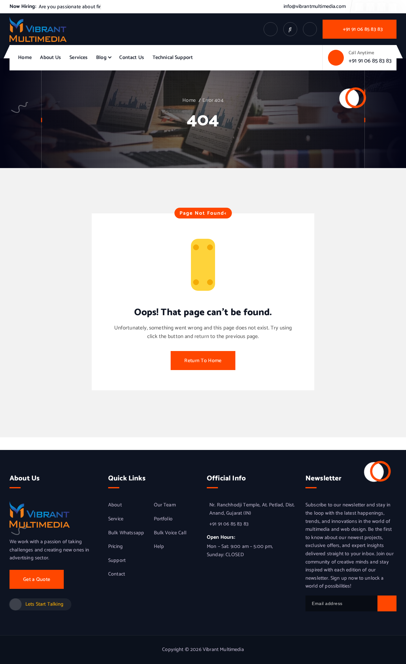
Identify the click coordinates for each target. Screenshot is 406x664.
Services (78, 57)
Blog (101, 57)
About (115, 505)
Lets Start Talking (44, 604)
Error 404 (212, 100)
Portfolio (163, 519)
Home (25, 57)
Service (115, 519)
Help (159, 547)
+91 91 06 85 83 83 (370, 61)
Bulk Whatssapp (126, 533)
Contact (116, 574)
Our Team (165, 505)
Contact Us (131, 57)
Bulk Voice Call (170, 533)
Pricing (115, 547)
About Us (50, 57)
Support (117, 561)
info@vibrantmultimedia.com (315, 6)
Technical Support (173, 57)
